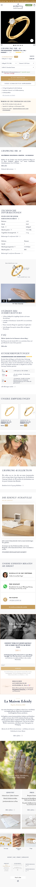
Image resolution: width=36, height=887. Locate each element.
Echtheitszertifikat (6, 92)
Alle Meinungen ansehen (7, 387)
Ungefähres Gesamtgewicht (8, 232)
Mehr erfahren (16, 736)
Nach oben (18, 877)
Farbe (3, 227)
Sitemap (18, 857)
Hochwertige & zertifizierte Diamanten (10, 253)
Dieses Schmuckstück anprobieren (18, 83)
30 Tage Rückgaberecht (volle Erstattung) (12, 88)
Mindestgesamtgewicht (8, 247)
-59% (16, 57)
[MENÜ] (2, 5)
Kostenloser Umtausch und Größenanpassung (13, 90)
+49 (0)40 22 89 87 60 (15, 600)
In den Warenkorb (19, 78)
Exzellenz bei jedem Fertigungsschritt (9, 217)
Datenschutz (25, 857)
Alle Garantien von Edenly (9, 95)
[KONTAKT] (31, 5)
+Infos (26, 674)
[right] (31, 40)
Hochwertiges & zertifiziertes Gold (9, 236)
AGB (14, 857)
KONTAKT (9, 857)
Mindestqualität (5, 230)
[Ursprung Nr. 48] (18, 27)
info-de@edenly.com (17, 867)
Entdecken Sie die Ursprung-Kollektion (11, 486)
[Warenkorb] (34, 5)
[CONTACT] (17, 870)
